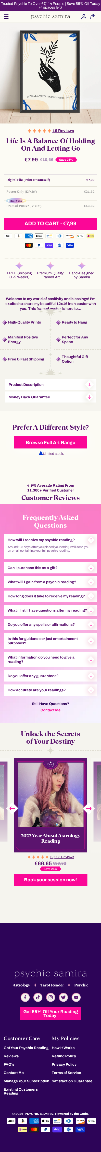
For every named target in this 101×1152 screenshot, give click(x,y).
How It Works (63, 1048)
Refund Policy (64, 1056)
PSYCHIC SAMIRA (39, 1114)
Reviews (11, 1056)
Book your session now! (50, 879)
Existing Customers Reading (21, 1091)
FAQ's (9, 1064)
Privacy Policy (64, 1064)
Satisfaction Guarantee (72, 1081)
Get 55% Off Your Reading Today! (50, 1013)
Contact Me (50, 710)
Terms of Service (66, 1073)
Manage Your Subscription (26, 1081)
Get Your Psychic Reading (26, 1048)
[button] (6, 16)
